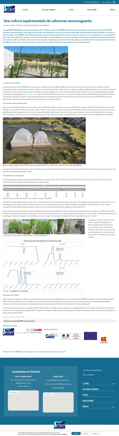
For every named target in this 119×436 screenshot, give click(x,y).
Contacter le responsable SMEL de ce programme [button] (19, 321)
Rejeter (86, 433)
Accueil (6, 25)
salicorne (62, 352)
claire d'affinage (27, 352)
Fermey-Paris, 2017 (30, 94)
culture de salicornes (52, 352)
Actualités (12, 25)
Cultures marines (48, 10)
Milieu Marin (91, 10)
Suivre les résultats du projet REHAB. (14, 317)
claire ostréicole (38, 352)
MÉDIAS (112, 10)
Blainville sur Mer (8, 352)
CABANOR (18, 352)
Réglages (95, 433)
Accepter (76, 433)
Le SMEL (25, 10)
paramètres (64, 434)
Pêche (71, 10)
